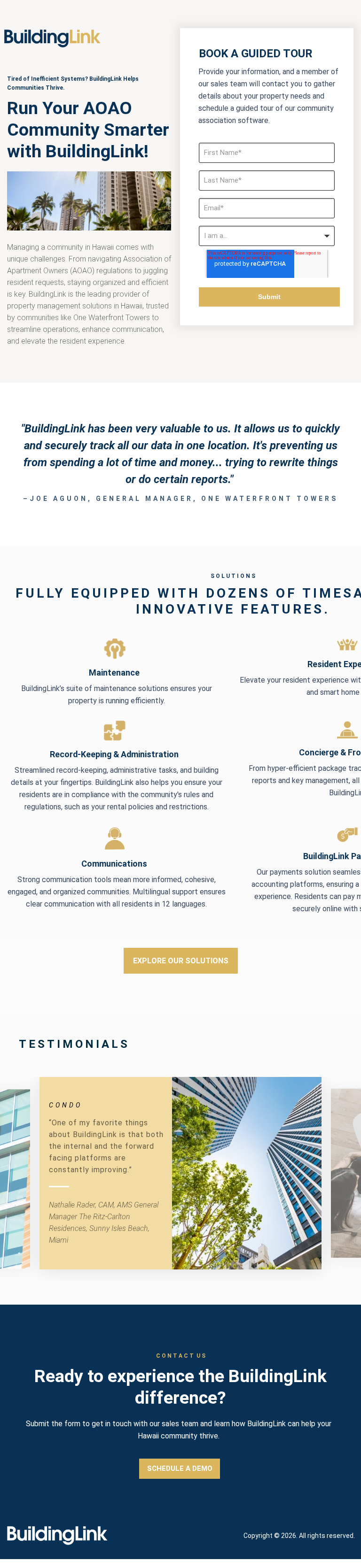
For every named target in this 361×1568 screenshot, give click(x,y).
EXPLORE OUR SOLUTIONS (180, 960)
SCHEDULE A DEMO (179, 1468)
